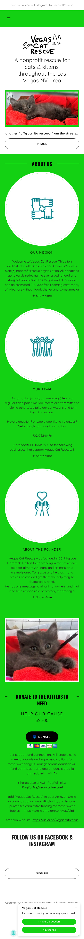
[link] (42, 44)
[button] (9, 19)
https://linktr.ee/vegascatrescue (56, 820)
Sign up (42, 873)
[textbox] (42, 858)
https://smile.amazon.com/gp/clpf (49, 810)
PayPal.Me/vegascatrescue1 (42, 787)
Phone (42, 144)
